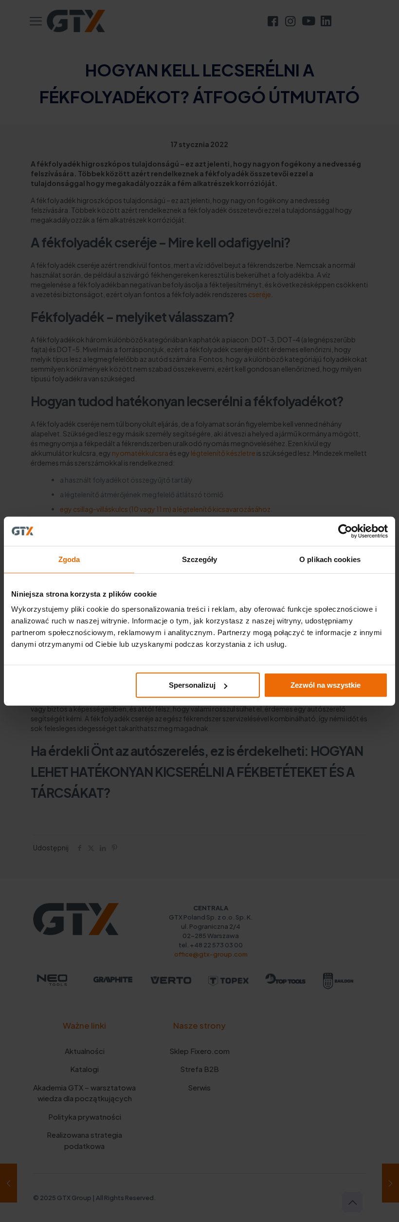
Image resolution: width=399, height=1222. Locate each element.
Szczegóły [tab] (200, 559)
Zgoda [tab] (69, 559)
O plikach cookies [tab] (330, 559)
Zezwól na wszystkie (325, 685)
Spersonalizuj (192, 685)
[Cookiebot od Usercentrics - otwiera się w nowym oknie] (345, 531)
